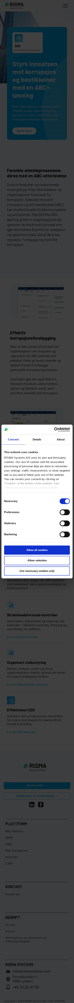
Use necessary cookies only (37, 570)
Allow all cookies (37, 550)
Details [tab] (37, 439)
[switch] (65, 512)
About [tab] (61, 439)
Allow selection (37, 560)
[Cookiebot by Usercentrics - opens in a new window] (54, 429)
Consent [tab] (13, 439)
